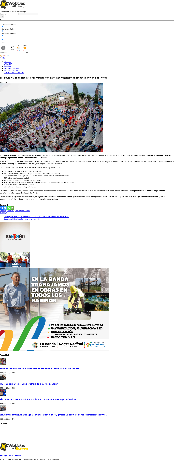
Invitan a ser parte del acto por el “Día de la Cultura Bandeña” (29, 384)
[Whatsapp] (9, 208)
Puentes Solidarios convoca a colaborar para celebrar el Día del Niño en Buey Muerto (40, 368)
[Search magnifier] (2, 16)
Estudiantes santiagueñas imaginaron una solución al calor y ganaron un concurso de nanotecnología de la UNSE (53, 414)
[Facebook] (2, 208)
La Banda (17, 455)
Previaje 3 (10, 211)
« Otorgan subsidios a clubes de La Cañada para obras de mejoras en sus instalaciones (36, 217)
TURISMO (3, 213)
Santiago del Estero (22, 211)
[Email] (12, 208)
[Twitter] (5, 208)
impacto (3, 211)
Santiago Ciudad (6, 455)
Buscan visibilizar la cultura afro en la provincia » (22, 219)
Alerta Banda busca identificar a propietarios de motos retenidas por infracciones (39, 399)
